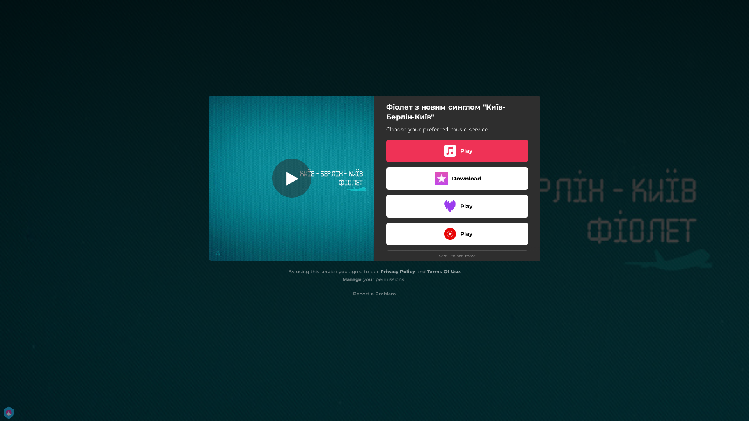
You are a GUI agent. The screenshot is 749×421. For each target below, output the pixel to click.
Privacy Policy (397, 271)
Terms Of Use (443, 271)
